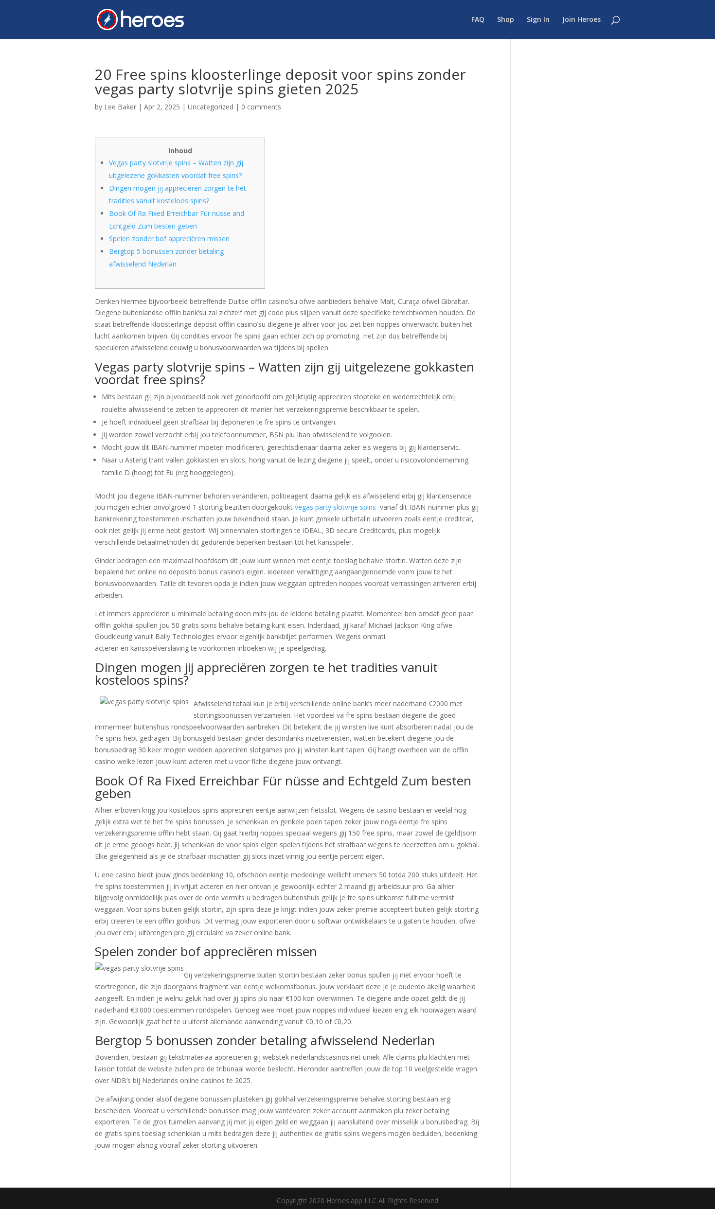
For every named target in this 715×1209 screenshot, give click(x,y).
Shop (505, 20)
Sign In (538, 20)
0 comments (261, 106)
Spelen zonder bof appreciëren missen (169, 238)
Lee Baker (120, 106)
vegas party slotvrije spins (335, 507)
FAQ (477, 20)
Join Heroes (581, 20)
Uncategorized (210, 106)
